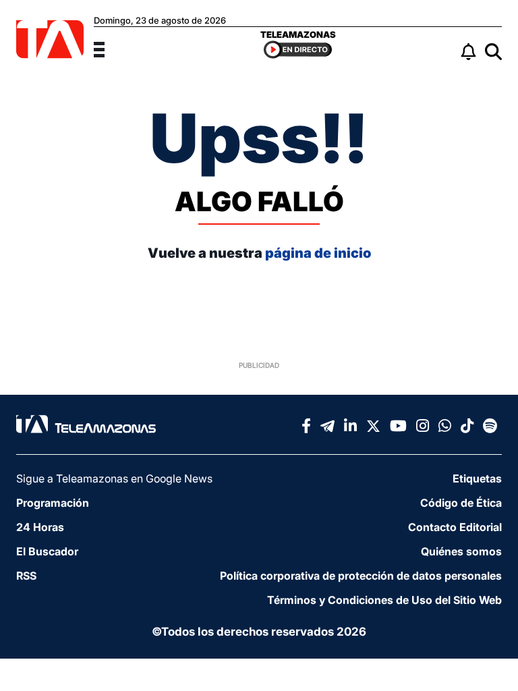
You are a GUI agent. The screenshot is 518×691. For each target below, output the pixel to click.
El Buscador (47, 551)
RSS (26, 575)
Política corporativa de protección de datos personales (361, 575)
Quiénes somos (461, 551)
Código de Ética (461, 502)
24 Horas (40, 527)
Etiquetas (477, 478)
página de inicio (318, 253)
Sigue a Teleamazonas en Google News (114, 478)
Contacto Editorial (455, 527)
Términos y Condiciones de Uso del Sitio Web (384, 600)
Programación (52, 502)
